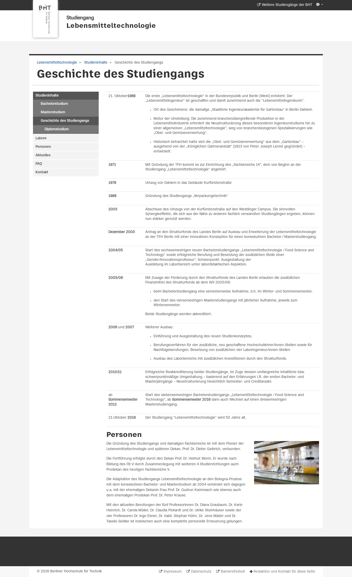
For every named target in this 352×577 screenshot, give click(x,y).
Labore (41, 138)
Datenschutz (201, 571)
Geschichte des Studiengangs (65, 121)
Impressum (173, 571)
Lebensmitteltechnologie (111, 26)
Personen (43, 147)
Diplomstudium (57, 129)
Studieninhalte (95, 62)
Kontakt (42, 172)
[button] (319, 5)
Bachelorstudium (54, 104)
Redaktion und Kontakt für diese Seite (284, 571)
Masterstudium (53, 112)
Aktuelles (43, 155)
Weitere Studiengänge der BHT (287, 5)
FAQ (39, 164)
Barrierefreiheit (233, 571)
